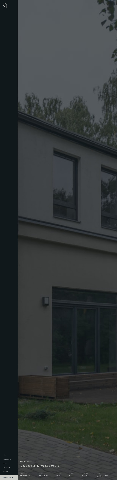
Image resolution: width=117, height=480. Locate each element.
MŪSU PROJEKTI (24, 461)
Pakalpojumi (6, 467)
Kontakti (5, 471)
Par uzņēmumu (7, 459)
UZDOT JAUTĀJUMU (8, 477)
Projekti (5, 463)
